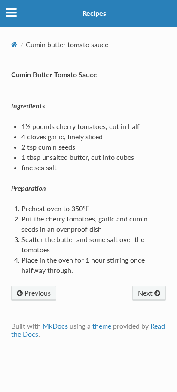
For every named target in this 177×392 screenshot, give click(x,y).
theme (101, 326)
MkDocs (55, 326)
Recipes (94, 13)
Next (146, 293)
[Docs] (14, 44)
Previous (37, 293)
